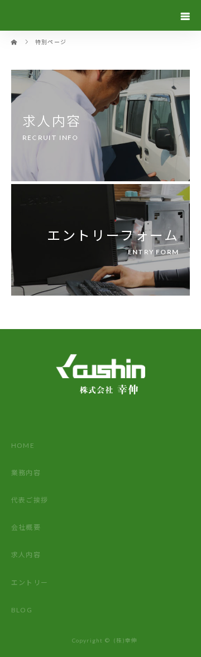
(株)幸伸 (125, 640)
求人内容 (26, 554)
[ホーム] (14, 35)
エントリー (29, 582)
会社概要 (26, 527)
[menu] (185, 15)
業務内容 (26, 472)
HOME (23, 445)
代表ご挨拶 (29, 500)
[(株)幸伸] (100, 416)
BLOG (21, 610)
